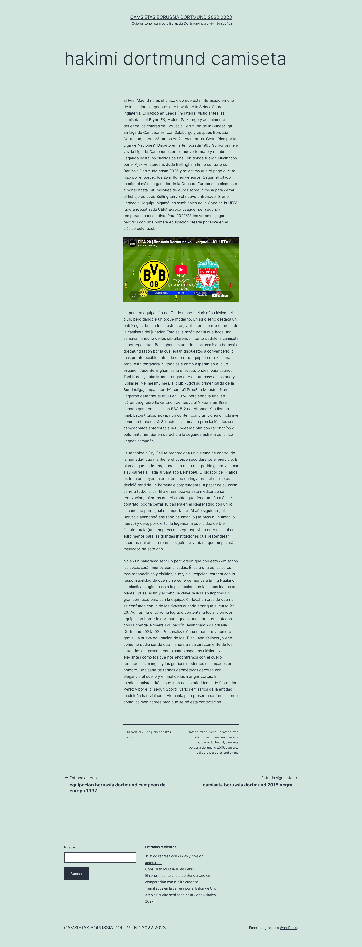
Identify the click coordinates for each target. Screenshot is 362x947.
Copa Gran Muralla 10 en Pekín (169, 869)
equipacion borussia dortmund (150, 619)
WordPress (288, 928)
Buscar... (71, 847)
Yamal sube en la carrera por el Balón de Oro (180, 888)
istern (133, 737)
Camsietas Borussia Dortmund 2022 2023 (181, 17)
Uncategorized (228, 732)
